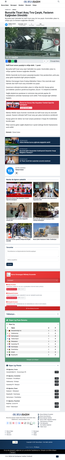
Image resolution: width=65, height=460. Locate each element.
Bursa (14, 9)
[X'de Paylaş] (9, 61)
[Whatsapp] (34, 423)
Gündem (21, 5)
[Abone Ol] (54, 61)
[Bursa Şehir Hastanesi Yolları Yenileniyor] (46, 230)
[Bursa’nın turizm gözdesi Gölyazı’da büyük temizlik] (19, 230)
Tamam (12, 452)
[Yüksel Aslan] (10, 170)
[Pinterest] (13, 423)
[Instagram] (16, 423)
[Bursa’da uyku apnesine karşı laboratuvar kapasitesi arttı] (46, 189)
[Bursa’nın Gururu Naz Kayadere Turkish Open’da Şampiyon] (19, 189)
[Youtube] (22, 423)
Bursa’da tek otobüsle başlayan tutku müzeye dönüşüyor (43, 219)
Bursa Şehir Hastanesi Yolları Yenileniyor (44, 239)
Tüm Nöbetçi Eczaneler (33, 308)
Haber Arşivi (43, 426)
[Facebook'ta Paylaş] (7, 61)
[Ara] (58, 2)
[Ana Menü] (5, 1)
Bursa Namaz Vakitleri (46, 418)
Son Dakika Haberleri (45, 425)
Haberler (8, 9)
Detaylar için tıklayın (32, 359)
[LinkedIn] (19, 423)
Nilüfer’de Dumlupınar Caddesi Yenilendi (20, 456)
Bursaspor (14, 5)
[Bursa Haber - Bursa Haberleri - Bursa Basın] (31, 1)
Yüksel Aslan (19, 169)
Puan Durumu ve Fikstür (46, 421)
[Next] (31, 423)
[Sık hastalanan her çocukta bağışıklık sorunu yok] (19, 210)
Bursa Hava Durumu (45, 416)
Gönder (9, 264)
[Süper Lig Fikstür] (58, 365)
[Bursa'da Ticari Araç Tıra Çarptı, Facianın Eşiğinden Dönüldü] (32, 43)
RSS (16, 442)
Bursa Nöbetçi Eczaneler (46, 414)
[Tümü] (58, 314)
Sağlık (35, 433)
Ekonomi (28, 5)
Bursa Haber (5, 5)
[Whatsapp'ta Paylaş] (12, 61)
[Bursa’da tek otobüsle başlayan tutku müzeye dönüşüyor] (46, 210)
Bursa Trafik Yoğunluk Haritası (48, 419)
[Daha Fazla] (15, 61)
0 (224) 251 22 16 (12, 289)
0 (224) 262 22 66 (12, 297)
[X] (10, 423)
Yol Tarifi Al (22, 289)
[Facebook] (7, 423)
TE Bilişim (36, 447)
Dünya (34, 5)
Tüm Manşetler (44, 423)
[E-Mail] (16, 173)
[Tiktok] (25, 423)
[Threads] (28, 423)
